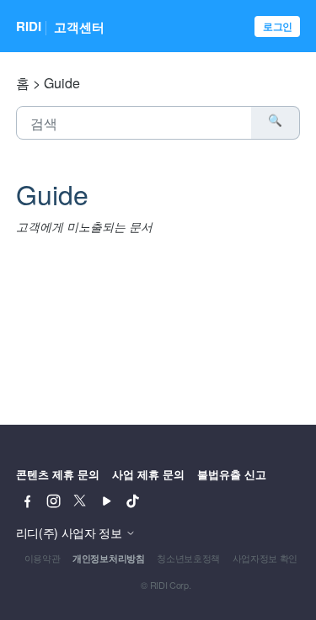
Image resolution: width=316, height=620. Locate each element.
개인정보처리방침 (108, 558)
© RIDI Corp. (165, 584)
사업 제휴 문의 (148, 474)
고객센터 (79, 27)
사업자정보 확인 (265, 557)
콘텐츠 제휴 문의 (57, 474)
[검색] (275, 123)
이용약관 (42, 557)
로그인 (277, 26)
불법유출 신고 (231, 474)
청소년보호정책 (188, 557)
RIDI (28, 27)
